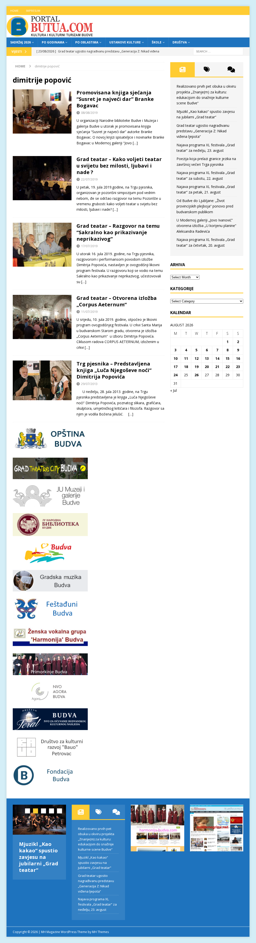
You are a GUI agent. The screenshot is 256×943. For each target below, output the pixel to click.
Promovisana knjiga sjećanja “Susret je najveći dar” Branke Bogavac (115, 99)
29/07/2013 (89, 383)
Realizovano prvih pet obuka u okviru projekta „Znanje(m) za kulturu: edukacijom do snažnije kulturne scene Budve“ (96, 839)
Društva (179, 42)
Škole (157, 42)
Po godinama (53, 42)
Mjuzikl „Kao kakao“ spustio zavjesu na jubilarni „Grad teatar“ (38, 857)
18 (186, 366)
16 (238, 358)
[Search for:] (218, 51)
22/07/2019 (89, 179)
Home (14, 10)
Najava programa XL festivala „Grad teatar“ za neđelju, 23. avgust (97, 904)
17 (176, 366)
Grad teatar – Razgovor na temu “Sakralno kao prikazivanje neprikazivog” (118, 232)
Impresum (33, 10)
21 (217, 366)
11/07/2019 (89, 311)
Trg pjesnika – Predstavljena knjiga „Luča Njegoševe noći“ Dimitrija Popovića (114, 370)
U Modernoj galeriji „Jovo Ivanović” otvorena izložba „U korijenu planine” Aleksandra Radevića (206, 226)
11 (186, 358)
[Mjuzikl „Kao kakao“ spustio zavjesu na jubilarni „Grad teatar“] (39, 820)
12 (196, 358)
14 (217, 358)
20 (207, 366)
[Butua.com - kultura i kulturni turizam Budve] (50, 34)
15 (228, 358)
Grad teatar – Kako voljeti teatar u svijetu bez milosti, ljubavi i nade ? (119, 166)
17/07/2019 (89, 246)
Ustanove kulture (125, 42)
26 (196, 375)
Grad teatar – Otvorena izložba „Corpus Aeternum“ (116, 301)
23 (238, 366)
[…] (135, 143)
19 (196, 366)
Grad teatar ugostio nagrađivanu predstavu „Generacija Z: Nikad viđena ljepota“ (202, 131)
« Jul (173, 390)
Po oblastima (86, 42)
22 (228, 366)
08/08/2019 (89, 112)
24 (176, 375)
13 (207, 358)
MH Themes (100, 932)
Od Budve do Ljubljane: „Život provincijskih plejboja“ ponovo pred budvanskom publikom (204, 206)
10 (176, 358)
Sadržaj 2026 (20, 42)
